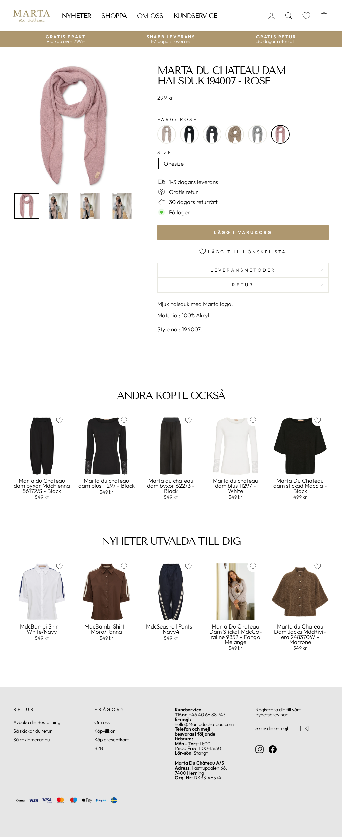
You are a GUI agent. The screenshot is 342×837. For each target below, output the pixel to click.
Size (164, 152)
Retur (242, 285)
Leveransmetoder (243, 270)
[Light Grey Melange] (257, 134)
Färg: (177, 119)
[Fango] (234, 134)
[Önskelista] (306, 16)
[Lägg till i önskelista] (59, 420)
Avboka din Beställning (36, 722)
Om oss (150, 16)
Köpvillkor (104, 731)
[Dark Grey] (212, 134)
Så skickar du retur (32, 731)
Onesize (174, 163)
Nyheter (76, 16)
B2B (98, 748)
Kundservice (195, 16)
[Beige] (166, 134)
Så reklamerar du (31, 740)
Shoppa (114, 16)
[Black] (189, 134)
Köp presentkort (111, 740)
